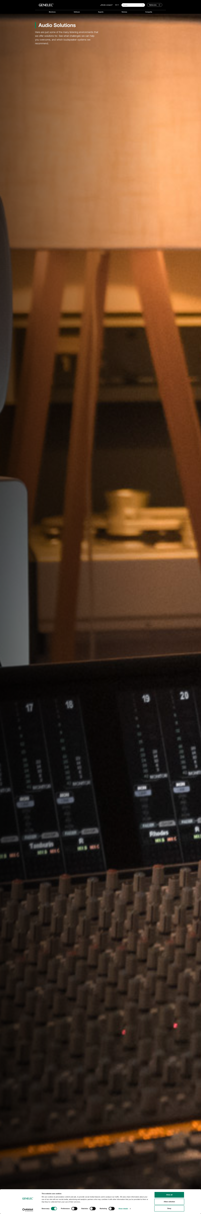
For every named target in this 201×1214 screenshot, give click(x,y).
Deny (169, 1208)
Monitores (52, 12)
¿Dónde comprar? (106, 5)
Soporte (100, 12)
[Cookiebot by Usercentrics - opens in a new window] (28, 1209)
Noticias (124, 12)
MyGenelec (153, 5)
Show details (123, 1209)
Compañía (148, 12)
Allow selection (169, 1202)
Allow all (169, 1195)
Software (77, 12)
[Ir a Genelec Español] (46, 5)
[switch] (74, 1208)
